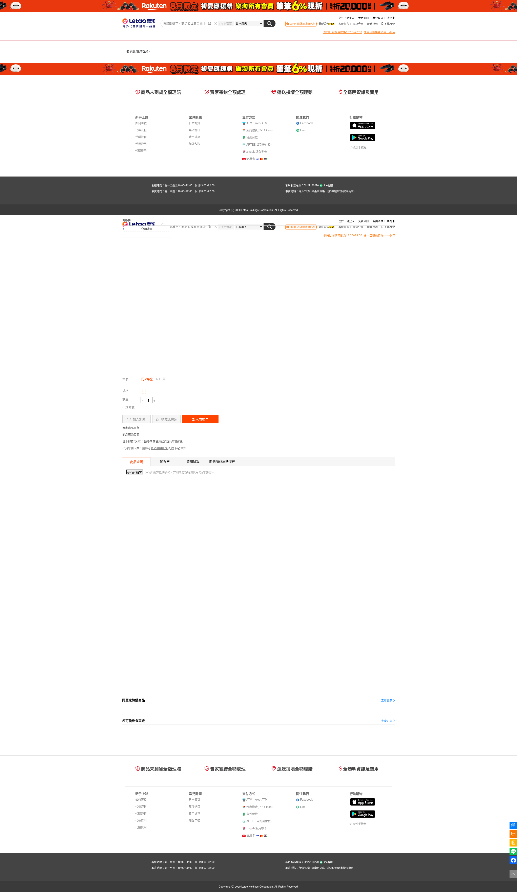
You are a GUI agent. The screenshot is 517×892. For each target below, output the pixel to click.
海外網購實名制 (305, 23)
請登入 (350, 18)
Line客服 (328, 185)
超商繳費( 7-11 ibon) (259, 130)
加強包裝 (194, 144)
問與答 (165, 461)
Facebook (306, 123)
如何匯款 (141, 123)
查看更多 (386, 700)
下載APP (389, 23)
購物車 (391, 18)
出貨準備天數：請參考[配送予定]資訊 (154, 448)
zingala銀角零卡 (256, 151)
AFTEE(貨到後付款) (259, 144)
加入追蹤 (139, 419)
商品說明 (136, 461)
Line (303, 130)
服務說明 (372, 23)
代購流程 (141, 137)
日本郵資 (194, 123)
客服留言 (343, 23)
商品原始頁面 (130, 434)
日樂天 (126, 220)
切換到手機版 (358, 147)
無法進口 (194, 130)
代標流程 (141, 130)
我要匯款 (378, 18)
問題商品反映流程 (222, 461)
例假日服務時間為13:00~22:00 (342, 32)
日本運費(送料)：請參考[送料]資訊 (152, 441)
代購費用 (141, 150)
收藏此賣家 (169, 419)
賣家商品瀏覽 (130, 428)
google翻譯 (134, 472)
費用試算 (194, 137)
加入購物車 (200, 419)
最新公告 (323, 23)
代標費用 (141, 144)
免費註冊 (363, 18)
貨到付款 (252, 137)
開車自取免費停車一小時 (379, 32)
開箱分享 (358, 23)
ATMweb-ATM (256, 123)
